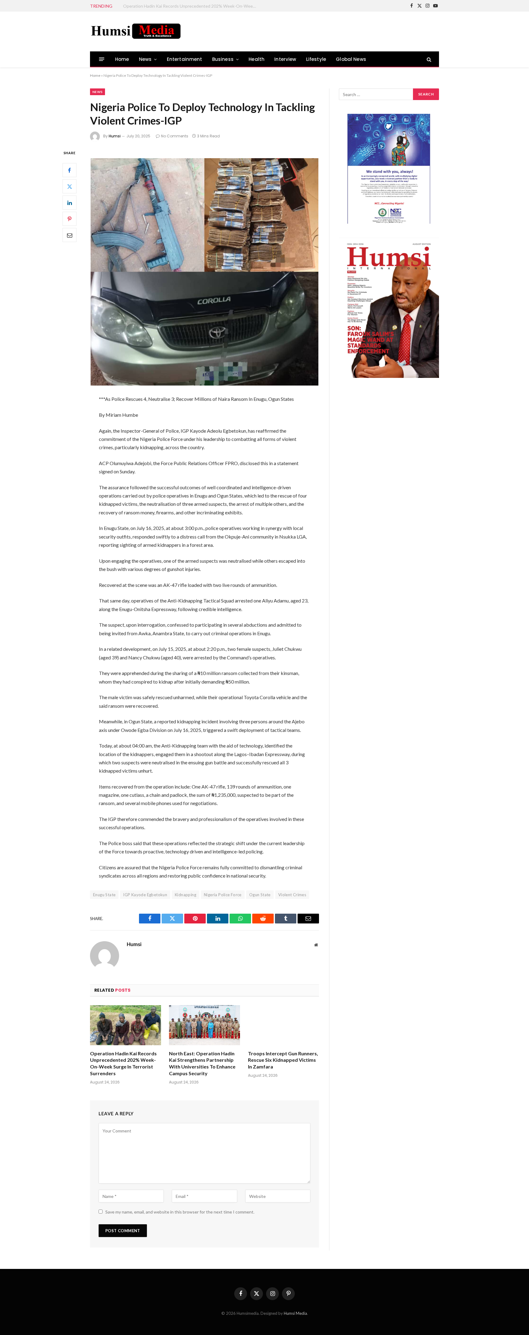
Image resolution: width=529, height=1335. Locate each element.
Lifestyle (316, 59)
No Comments (174, 136)
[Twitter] (69, 187)
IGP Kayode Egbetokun (145, 894)
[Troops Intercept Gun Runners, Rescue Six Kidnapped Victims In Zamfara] (283, 1025)
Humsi (115, 136)
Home (122, 59)
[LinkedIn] (69, 203)
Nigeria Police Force (223, 894)
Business (223, 59)
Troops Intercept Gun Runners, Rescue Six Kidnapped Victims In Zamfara (283, 1060)
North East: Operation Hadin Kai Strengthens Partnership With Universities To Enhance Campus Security (192, 6)
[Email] (69, 235)
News (145, 59)
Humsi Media (295, 1313)
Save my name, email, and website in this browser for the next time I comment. (179, 1211)
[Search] (428, 59)
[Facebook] (69, 170)
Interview (285, 59)
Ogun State (260, 894)
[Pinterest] (69, 219)
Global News (351, 59)
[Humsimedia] (136, 31)
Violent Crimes (292, 894)
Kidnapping (185, 894)
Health (256, 59)
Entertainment (184, 59)
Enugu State (104, 894)
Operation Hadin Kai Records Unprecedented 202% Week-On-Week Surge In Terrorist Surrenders (123, 1063)
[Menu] (101, 59)
